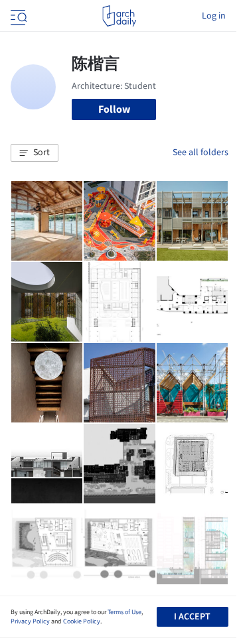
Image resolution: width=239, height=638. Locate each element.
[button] (34, 153)
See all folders (200, 152)
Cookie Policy (81, 621)
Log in (214, 16)
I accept (192, 616)
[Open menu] (17, 16)
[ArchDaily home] (119, 16)
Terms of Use (124, 612)
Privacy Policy (30, 621)
